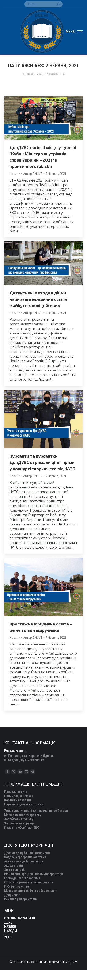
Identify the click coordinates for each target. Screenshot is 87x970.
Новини (15, 173)
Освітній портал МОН (19, 918)
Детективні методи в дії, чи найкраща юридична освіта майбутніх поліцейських (38, 299)
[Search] (58, 4)
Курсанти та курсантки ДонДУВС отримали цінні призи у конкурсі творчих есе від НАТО (42, 462)
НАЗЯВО (10, 927)
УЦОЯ (8, 937)
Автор (32, 173)
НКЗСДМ (10, 931)
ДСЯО (8, 922)
